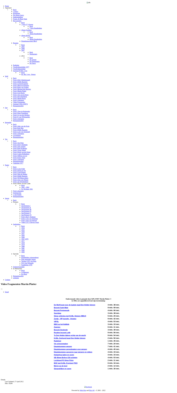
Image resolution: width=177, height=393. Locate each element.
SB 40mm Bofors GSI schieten (65, 357)
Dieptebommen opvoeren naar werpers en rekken (73, 352)
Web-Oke (83, 390)
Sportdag (57, 313)
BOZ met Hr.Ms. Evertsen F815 (65, 363)
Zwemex (57, 327)
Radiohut (57, 341)
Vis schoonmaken (61, 344)
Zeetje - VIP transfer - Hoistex (65, 319)
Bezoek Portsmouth (61, 310)
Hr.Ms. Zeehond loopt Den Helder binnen (69, 338)
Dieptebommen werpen (63, 346)
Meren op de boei (60, 366)
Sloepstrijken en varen (62, 369)
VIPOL (56, 321)
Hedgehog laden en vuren (64, 355)
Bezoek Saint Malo (61, 308)
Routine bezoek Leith (62, 333)
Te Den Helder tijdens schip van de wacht (70, 335)
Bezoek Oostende (61, 330)
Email (7, 292)
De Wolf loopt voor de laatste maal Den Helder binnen (74, 305)
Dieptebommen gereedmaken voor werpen (70, 349)
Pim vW (92, 390)
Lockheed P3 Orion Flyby (64, 360)
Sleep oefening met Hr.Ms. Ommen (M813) (70, 316)
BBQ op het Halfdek (61, 324)
